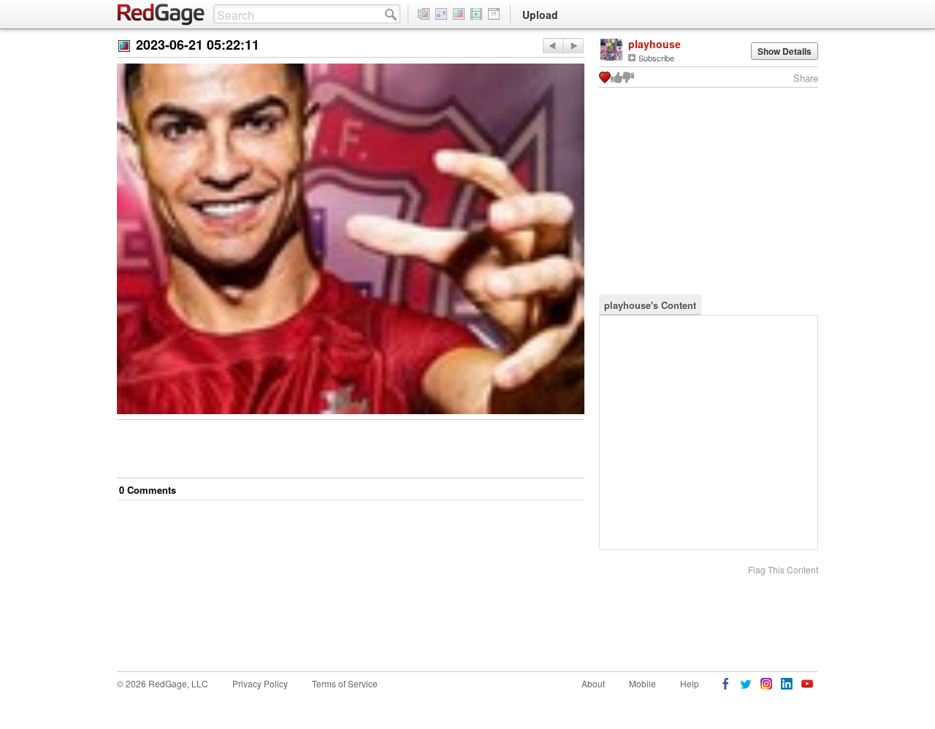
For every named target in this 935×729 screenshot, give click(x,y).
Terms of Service (345, 683)
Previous (573, 45)
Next (552, 45)
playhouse (654, 43)
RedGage (161, 14)
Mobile (642, 683)
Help (689, 683)
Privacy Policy (260, 683)
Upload (540, 14)
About (593, 683)
